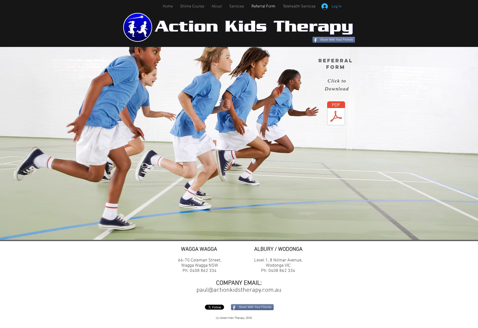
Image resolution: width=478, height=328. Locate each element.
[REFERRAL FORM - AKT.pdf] (336, 114)
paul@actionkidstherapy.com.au (238, 290)
